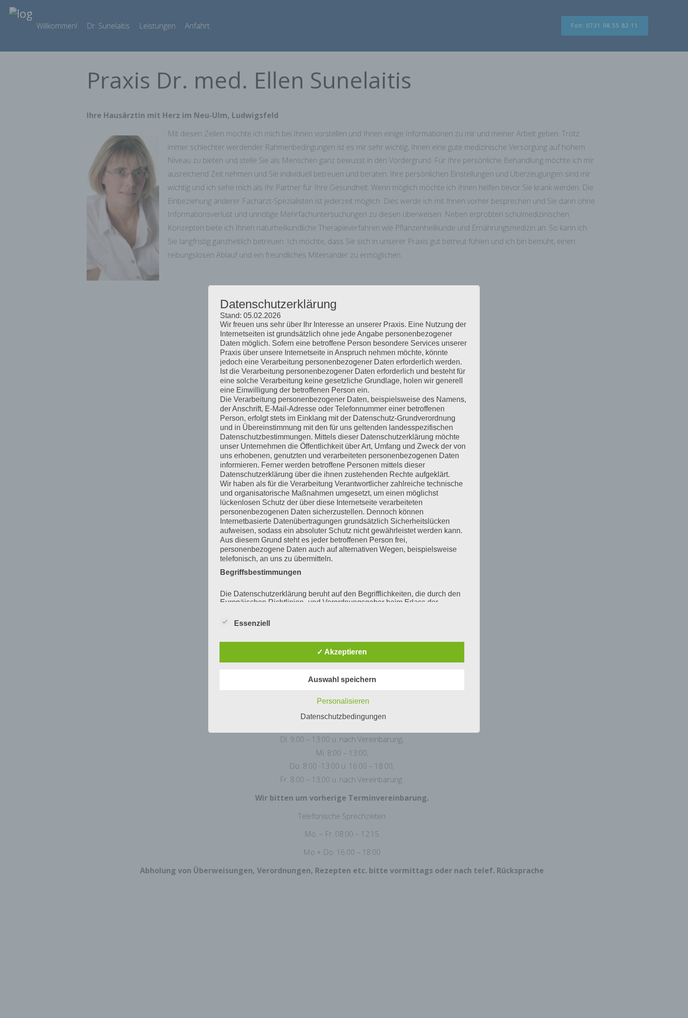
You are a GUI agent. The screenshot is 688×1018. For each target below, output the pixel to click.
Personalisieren (343, 701)
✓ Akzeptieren (342, 652)
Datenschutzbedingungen (343, 717)
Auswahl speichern (342, 680)
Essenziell (252, 623)
